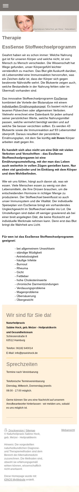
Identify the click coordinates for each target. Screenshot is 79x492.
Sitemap (30, 430)
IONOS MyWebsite (14, 479)
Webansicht (68, 430)
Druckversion (16, 430)
